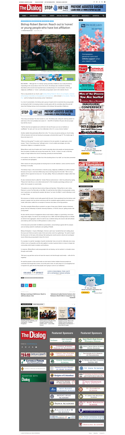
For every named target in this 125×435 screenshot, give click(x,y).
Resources (85, 15)
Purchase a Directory (61, 2)
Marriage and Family (36, 21)
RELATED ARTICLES (26, 304)
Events (52, 15)
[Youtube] (105, 2)
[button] (103, 16)
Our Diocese (34, 15)
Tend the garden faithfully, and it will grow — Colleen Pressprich (29, 322)
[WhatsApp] (34, 285)
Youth (44, 15)
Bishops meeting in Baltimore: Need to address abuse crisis (33, 295)
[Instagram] (97, 2)
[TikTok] (99, 2)
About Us (75, 15)
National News (45, 21)
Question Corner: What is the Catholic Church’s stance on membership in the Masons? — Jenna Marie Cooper (66, 323)
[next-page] (74, 304)
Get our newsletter (50, 2)
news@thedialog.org (32, 343)
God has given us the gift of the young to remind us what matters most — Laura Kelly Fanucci (48, 323)
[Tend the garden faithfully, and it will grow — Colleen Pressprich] (29, 313)
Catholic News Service (27, 30)
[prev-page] (72, 304)
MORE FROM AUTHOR (38, 304)
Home (24, 15)
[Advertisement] (91, 247)
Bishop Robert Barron (30, 277)
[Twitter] (102, 2)
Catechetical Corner (29, 19)
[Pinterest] (30, 285)
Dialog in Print (39, 2)
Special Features (62, 15)
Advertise (96, 15)
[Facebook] (94, 2)
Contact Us (102, 433)
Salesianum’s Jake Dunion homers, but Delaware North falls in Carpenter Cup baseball (62, 295)
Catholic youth (39, 277)
